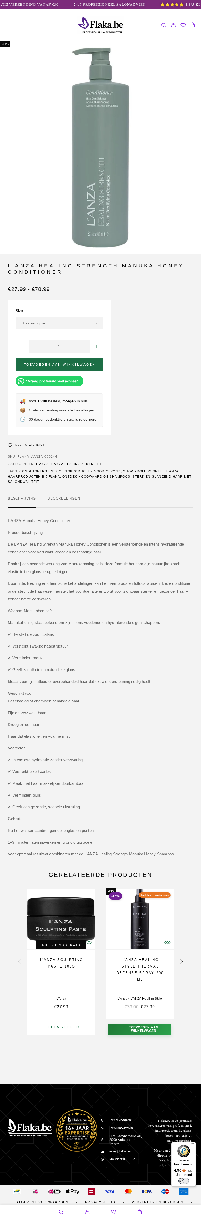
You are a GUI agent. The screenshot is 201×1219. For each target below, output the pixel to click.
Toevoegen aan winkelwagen (60, 365)
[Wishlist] (183, 26)
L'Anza (42, 464)
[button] (139, 1029)
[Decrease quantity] (22, 346)
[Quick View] (167, 942)
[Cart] (193, 26)
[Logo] (100, 25)
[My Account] (173, 26)
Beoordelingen (64, 498)
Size (19, 311)
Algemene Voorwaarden (42, 1202)
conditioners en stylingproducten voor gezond (70, 471)
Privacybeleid (100, 1202)
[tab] (22, 502)
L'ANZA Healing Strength (76, 464)
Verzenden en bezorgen (158, 1202)
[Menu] (13, 25)
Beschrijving (22, 498)
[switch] (183, 1181)
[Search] (163, 26)
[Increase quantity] (96, 346)
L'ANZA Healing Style (146, 998)
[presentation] (19, 962)
